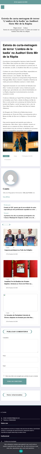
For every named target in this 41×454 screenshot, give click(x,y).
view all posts (6, 196)
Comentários (6, 337)
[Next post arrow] (36, 216)
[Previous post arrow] (36, 207)
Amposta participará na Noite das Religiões (18, 250)
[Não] (39, 448)
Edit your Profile (27, 192)
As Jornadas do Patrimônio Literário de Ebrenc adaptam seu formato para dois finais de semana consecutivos (18, 316)
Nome (4, 355)
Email (4, 366)
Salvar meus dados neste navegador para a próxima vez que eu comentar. (21, 376)
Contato (4, 412)
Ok (21, 451)
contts (15, 156)
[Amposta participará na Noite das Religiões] (20, 237)
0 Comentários (7, 159)
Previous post (7, 205)
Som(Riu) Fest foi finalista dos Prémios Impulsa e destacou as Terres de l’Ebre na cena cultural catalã (17, 283)
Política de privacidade (10, 441)
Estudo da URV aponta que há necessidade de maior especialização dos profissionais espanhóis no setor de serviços (20, 209)
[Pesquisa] (38, 7)
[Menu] (2, 7)
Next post (6, 213)
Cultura (6, 156)
